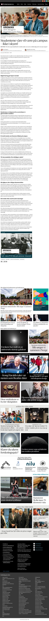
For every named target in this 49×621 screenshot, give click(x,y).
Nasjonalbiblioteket (22, 584)
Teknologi (34, 4)
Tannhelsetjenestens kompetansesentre (41, 596)
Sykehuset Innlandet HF (38, 595)
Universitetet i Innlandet (39, 603)
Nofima (20, 594)
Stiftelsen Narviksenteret (39, 592)
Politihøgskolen (37, 577)
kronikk (7, 259)
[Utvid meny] (1, 7)
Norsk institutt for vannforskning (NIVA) (25, 612)
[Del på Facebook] (1, 261)
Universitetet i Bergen (38, 602)
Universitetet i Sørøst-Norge (39, 607)
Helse (22, 4)
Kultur (18, 4)
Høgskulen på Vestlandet (6, 600)
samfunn (3, 259)
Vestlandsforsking (38, 610)
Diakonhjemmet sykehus (6, 582)
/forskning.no (38, 545)
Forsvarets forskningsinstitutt (7, 589)
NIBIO (3, 612)
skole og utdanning (15, 259)
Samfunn (29, 4)
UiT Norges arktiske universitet (40, 599)
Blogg (46, 4)
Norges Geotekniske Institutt (23, 598)
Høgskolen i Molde (5, 596)
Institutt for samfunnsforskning (7, 603)
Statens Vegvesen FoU (38, 591)
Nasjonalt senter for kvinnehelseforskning (25, 591)
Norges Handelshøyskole (23, 600)
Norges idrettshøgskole (22, 604)
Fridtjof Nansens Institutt (6, 592)
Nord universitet (21, 596)
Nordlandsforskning (22, 597)
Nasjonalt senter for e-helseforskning (24, 589)
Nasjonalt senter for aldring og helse (24, 588)
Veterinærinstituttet (38, 611)
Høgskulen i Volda (5, 599)
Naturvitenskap (41, 4)
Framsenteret (4, 591)
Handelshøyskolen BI (5, 593)
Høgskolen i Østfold (5, 597)
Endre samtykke (6, 571)
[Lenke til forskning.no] (7, 4)
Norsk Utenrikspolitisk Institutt (24, 609)
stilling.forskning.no (24, 459)
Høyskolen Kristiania (5, 601)
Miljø (25, 4)
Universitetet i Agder (38, 600)
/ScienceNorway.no (39, 549)
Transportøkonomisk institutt (39, 598)
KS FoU (3, 604)
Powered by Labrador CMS (24, 619)
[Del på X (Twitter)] (3, 261)
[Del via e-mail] (6, 261)
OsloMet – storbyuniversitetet (23, 613)
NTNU (20, 583)
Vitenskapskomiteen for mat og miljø (41, 614)
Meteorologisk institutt (6, 609)
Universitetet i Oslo (38, 604)
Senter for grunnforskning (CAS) (40, 586)
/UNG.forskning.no (39, 547)
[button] (42, 1)
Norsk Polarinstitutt (22, 605)
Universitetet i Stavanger (39, 606)
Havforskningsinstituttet (6, 595)
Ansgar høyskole (5, 577)
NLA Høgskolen (21, 577)
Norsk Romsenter (21, 608)
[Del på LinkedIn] (5, 261)
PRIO (36, 578)
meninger (22, 259)
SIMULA (36, 583)
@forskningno (38, 543)
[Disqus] (24, 275)
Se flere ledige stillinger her (40, 474)
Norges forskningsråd (22, 601)
